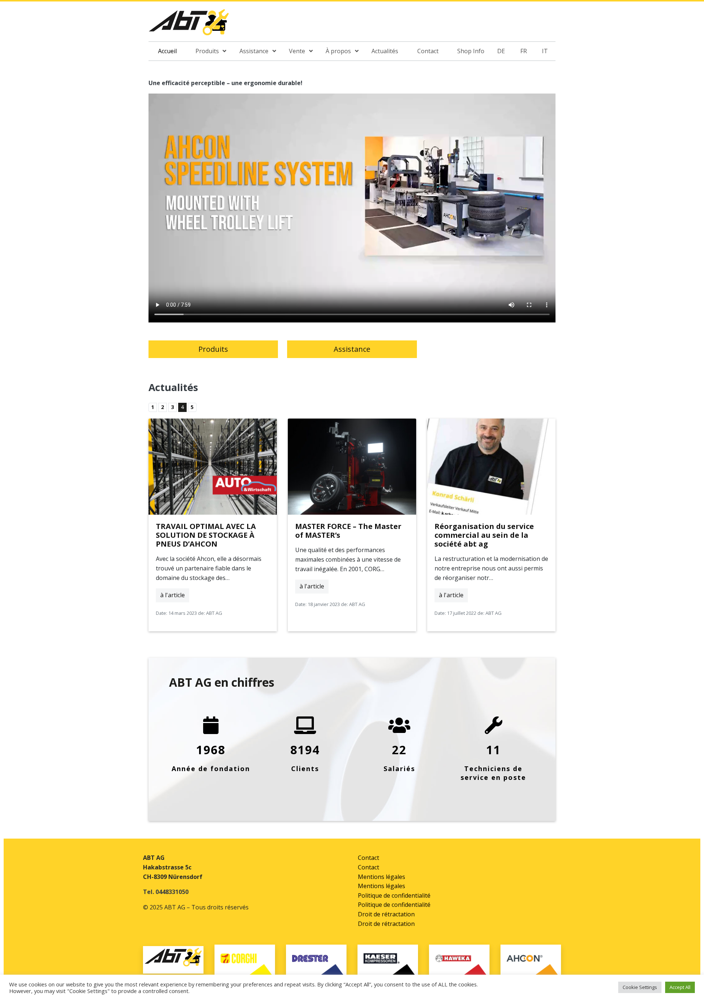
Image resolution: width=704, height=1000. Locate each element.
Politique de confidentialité (394, 895)
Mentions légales (381, 877)
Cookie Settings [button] (640, 987)
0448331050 (171, 892)
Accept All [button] (680, 987)
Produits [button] (213, 349)
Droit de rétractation (386, 914)
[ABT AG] (188, 25)
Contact (368, 858)
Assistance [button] (352, 349)
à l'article (172, 595)
